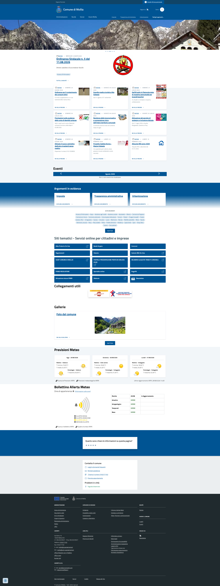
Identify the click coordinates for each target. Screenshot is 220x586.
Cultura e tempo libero (117, 510)
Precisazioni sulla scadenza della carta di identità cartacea (66, 119)
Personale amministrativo (61, 521)
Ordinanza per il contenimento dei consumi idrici (66, 93)
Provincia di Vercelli (88, 539)
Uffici (55, 527)
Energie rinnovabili (134, 217)
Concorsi (120, 217)
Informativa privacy (116, 536)
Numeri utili (57, 558)
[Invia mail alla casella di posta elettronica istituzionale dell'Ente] (66, 547)
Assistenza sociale (112, 214)
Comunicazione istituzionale (109, 217)
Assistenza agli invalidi (100, 214)
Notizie (141, 510)
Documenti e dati (59, 513)
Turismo (106, 225)
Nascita (142, 219)
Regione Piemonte (60, 2)
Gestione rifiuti (79, 219)
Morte (137, 219)
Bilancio (129, 214)
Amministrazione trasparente (119, 544)
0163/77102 (63, 542)
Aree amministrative (60, 510)
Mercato (120, 219)
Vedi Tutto (110, 343)
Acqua (91, 214)
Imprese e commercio (117, 513)
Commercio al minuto (81, 217)
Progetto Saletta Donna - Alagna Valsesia (102, 145)
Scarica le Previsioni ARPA (66, 381)
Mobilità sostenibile (129, 219)
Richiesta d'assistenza (117, 552)
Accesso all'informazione (82, 214)
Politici (56, 524)
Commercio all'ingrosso (138, 214)
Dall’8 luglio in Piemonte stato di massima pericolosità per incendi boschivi (143, 94)
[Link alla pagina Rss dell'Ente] (140, 536)
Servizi (82, 17)
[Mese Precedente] (61, 173)
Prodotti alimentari (111, 222)
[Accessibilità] (5, 580)
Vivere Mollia (92, 17)
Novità (74, 17)
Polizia (103, 222)
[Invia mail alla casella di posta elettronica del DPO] (65, 568)
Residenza (120, 222)
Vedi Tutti (110, 231)
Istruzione (101, 219)
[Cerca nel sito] (161, 9)
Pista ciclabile (96, 222)
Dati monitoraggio (59, 579)
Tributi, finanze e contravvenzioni (120, 516)
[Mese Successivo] (159, 173)
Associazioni (122, 214)
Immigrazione (88, 219)
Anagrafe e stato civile (89, 513)
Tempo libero (140, 222)
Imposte (114, 17)
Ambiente (85, 510)
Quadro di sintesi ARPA (84, 426)
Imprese (95, 219)
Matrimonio (114, 219)
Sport (134, 222)
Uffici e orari (57, 555)
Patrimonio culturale (81, 222)
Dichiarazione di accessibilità (119, 541)
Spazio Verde (127, 222)
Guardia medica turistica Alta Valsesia (103, 93)
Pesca (90, 222)
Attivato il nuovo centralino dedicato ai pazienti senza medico (65, 146)
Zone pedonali (112, 225)
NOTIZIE (60, 56)
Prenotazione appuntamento (119, 550)
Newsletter (142, 538)
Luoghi (141, 522)
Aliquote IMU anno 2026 (141, 144)
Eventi (141, 524)
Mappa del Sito (100, 579)
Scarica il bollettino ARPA (65, 426)
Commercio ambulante (94, 217)
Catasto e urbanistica (89, 518)
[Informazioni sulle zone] (83, 391)
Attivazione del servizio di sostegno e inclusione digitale (143, 119)
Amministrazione (61, 17)
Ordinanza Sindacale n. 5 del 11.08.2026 (73, 60)
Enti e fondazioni (59, 516)
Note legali (114, 539)
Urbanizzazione (144, 17)
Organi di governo (59, 518)
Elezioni (125, 217)
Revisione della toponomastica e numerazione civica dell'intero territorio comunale (104, 120)
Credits (86, 579)
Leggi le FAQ (114, 546)
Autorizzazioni (87, 516)
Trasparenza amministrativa (128, 17)
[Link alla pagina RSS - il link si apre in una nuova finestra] (148, 9)
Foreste (142, 217)
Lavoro (107, 219)
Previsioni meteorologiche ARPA (88, 381)
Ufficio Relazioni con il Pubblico (63, 553)
